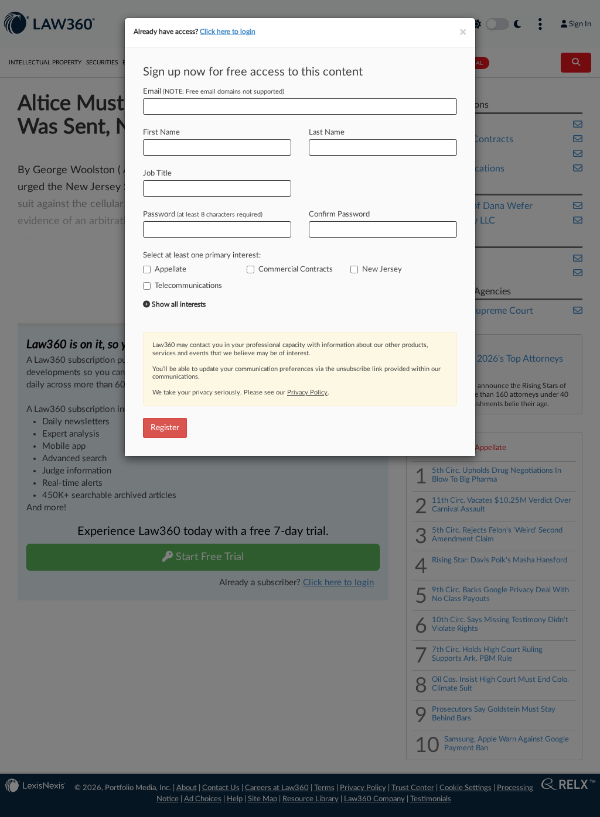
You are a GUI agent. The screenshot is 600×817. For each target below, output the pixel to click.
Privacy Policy (307, 392)
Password (202, 214)
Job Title (157, 173)
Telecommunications (188, 286)
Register (165, 428)
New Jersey (382, 269)
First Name (161, 132)
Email (213, 91)
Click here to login (227, 31)
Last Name (327, 132)
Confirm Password (339, 214)
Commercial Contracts (295, 269)
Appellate (170, 269)
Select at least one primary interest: (202, 255)
